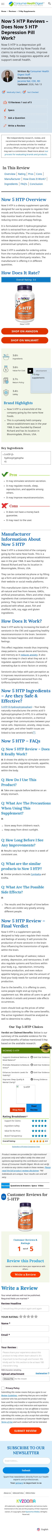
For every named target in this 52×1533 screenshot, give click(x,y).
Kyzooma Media (32, 1511)
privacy (19, 1483)
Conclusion (36, 184)
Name (5, 1323)
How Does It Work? (34, 179)
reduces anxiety (29, 654)
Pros (30, 174)
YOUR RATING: (9, 1317)
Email (5, 1334)
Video (40, 1185)
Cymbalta (36, 874)
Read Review (34, 1108)
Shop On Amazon (25, 331)
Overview (9, 174)
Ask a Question (16, 117)
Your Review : (9, 1347)
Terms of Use (7, 1422)
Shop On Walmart (25, 340)
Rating (21, 174)
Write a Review (16, 125)
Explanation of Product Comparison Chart (26, 1146)
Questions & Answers (20, 1185)
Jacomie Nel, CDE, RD (29, 81)
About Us (7, 1493)
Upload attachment (12, 1374)
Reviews (5, 1185)
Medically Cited (13, 92)
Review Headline (11, 1303)
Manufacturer (12, 179)
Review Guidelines (9, 1395)
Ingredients (11, 184)
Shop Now (17, 1109)
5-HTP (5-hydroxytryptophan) (16, 706)
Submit (26, 1470)
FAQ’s (24, 184)
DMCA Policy (30, 1493)
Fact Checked (32, 92)
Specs (11, 110)
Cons (39, 174)
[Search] (49, 4)
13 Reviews (20, 102)
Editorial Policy (18, 1493)
